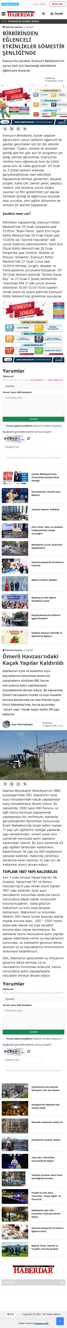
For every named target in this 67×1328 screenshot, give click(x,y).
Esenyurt (30, 27)
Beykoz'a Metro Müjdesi (44, 579)
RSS (11, 1314)
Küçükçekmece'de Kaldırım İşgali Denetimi (45, 617)
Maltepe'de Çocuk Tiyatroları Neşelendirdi (46, 546)
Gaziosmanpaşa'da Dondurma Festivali (47, 564)
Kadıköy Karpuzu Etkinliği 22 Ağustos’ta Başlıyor (46, 634)
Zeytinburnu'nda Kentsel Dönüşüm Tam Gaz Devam (45, 1088)
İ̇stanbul (29, 650)
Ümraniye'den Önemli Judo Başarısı (46, 493)
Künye (36, 4)
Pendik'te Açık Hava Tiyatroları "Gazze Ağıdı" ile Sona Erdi (46, 1196)
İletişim (43, 4)
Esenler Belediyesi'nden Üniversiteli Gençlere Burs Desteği (45, 477)
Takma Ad (8, 376)
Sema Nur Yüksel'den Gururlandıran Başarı (42, 1159)
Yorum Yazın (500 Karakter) (17, 392)
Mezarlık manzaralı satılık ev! (47, 1122)
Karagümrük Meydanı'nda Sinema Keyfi (45, 1106)
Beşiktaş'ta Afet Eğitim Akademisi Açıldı (43, 599)
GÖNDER (33, 419)
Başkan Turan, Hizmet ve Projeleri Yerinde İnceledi (44, 1247)
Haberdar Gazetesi (14, 27)
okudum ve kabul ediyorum (34, 425)
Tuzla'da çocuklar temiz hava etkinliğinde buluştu (46, 1177)
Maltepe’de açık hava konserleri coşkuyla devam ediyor (45, 1213)
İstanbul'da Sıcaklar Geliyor (46, 1139)
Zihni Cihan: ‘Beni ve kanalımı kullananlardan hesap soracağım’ (47, 530)
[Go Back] (60, 1321)
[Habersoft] (41, 1323)
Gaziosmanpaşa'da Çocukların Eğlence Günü (47, 1230)
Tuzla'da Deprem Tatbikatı (45, 509)
